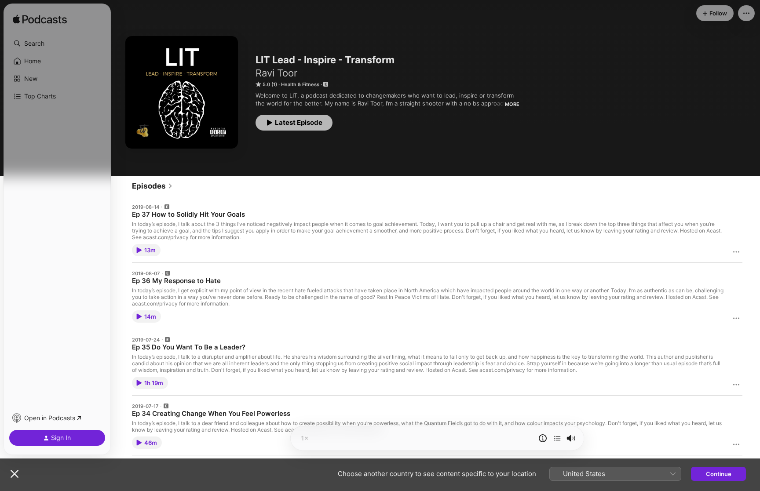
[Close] (14, 474)
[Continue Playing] (557, 438)
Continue (718, 473)
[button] (57, 43)
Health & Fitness (300, 84)
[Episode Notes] (542, 438)
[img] (40, 19)
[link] (152, 186)
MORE (512, 104)
